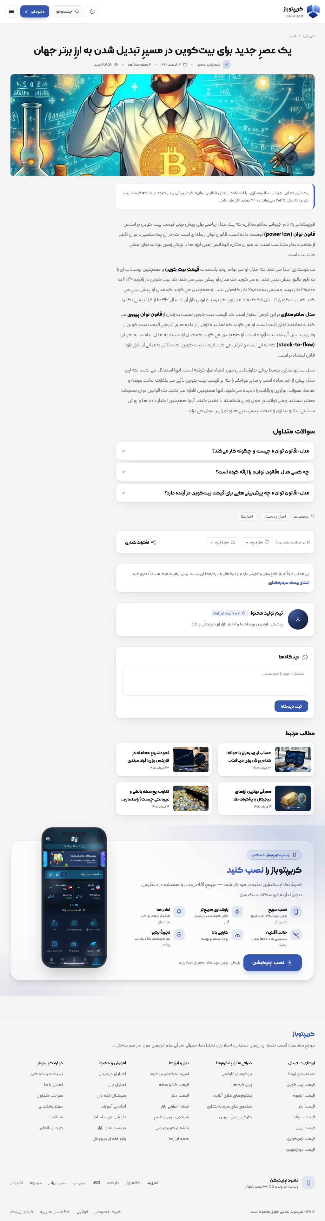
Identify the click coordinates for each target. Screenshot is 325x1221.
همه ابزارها (179, 1138)
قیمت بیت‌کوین (301, 1084)
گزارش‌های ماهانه (109, 1117)
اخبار (292, 35)
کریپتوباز (308, 35)
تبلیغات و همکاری (46, 1073)
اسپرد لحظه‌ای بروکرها (169, 1073)
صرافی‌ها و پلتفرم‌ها (234, 1063)
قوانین (82, 1211)
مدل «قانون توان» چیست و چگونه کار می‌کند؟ (260, 451)
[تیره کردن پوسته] (92, 11)
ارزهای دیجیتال (301, 1063)
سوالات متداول (49, 1095)
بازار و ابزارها (179, 1063)
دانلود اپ (34, 11)
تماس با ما (53, 1084)
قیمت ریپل (305, 1127)
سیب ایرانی (57, 1182)
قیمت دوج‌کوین (300, 1149)
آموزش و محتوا (112, 1063)
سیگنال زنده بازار (111, 1095)
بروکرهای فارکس (237, 1073)
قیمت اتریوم (304, 1095)
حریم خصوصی (107, 1211)
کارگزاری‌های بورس (235, 1117)
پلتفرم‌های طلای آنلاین (232, 1095)
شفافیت (56, 1117)
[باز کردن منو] (11, 11)
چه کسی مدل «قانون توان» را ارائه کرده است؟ (262, 472)
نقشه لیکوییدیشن (172, 1127)
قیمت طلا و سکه (174, 1084)
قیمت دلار (180, 1095)
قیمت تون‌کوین (301, 1138)
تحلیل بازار (117, 1084)
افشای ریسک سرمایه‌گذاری (288, 582)
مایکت (113, 1182)
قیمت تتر (307, 1106)
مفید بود (254, 542)
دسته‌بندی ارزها (301, 1073)
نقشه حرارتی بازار (175, 1106)
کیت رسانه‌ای (51, 1127)
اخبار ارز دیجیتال (275, 516)
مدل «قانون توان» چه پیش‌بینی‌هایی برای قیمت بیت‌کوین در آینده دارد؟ (237, 493)
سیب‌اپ (79, 1182)
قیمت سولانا (304, 1117)
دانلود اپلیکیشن (284, 1180)
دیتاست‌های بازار (112, 1127)
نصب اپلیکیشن (268, 962)
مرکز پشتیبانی (50, 1106)
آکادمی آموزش (113, 1106)
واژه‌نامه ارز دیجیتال (109, 1138)
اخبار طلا (247, 516)
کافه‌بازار (133, 1182)
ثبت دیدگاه (291, 706)
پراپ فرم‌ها (242, 1084)
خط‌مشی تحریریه (55, 1211)
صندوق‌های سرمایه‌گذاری (229, 1106)
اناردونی (16, 1182)
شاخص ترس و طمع (171, 1117)
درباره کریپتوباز (50, 1063)
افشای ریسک (22, 1211)
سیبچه (36, 1182)
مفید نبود (220, 542)
